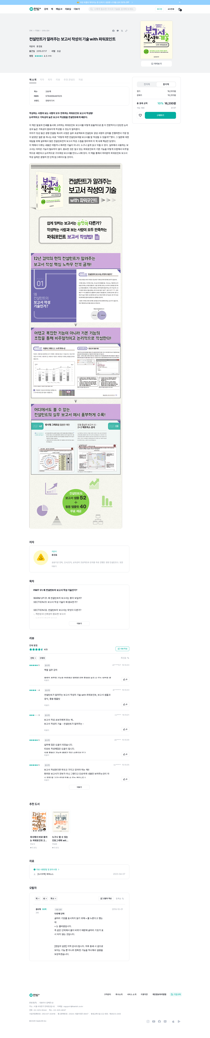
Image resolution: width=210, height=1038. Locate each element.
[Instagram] (148, 1021)
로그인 (159, 9)
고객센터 (107, 994)
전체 (30, 31)
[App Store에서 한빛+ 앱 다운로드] (173, 1021)
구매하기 (160, 115)
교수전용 (171, 9)
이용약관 (144, 994)
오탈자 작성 (107, 898)
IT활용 (37, 31)
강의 (46, 9)
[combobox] (125, 658)
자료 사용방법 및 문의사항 (46, 869)
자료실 (68, 9)
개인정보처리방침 (159, 994)
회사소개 (119, 994)
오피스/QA (46, 31)
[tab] (32, 79)
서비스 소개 (131, 994)
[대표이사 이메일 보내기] (52, 1003)
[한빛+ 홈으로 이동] (35, 9)
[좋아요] (140, 115)
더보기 (77, 9)
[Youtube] (153, 1021)
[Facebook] (159, 1021)
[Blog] (165, 1021)
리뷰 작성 (123, 649)
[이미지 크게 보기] (156, 40)
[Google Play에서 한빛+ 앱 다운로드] (179, 1021)
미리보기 (158, 63)
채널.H (59, 9)
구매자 (42, 658)
